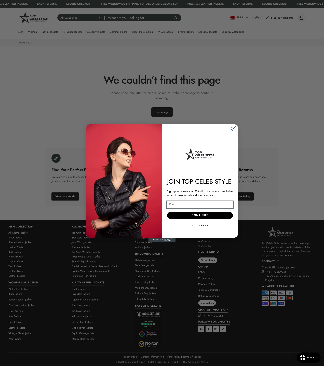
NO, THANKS (200, 225)
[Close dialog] (233, 128)
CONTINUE (200, 215)
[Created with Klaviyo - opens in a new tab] (162, 240)
